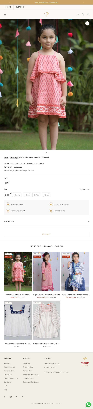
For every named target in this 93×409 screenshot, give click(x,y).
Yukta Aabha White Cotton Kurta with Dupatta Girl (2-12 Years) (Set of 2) (75, 295)
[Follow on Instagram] (11, 397)
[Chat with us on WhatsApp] (88, 404)
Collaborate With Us (11, 378)
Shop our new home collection (46, 2)
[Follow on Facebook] (5, 397)
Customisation (9, 371)
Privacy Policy (28, 367)
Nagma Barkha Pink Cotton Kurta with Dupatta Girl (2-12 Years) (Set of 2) (46, 295)
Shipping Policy (28, 378)
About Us (7, 363)
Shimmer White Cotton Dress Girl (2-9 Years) (46, 344)
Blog (5, 390)
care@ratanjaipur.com (52, 363)
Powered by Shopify (54, 403)
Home (6, 158)
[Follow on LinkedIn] (22, 397)
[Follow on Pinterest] (16, 397)
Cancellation (27, 371)
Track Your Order (10, 367)
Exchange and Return (30, 375)
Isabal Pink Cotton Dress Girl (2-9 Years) (34, 158)
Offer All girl (14, 158)
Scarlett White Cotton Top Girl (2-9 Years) (17, 344)
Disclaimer (27, 363)
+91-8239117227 (50, 368)
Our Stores (7, 382)
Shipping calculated (19, 170)
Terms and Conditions (31, 382)
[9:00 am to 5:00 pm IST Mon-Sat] (56, 372)
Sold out (46, 234)
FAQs (6, 386)
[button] (84, 189)
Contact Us (8, 375)
